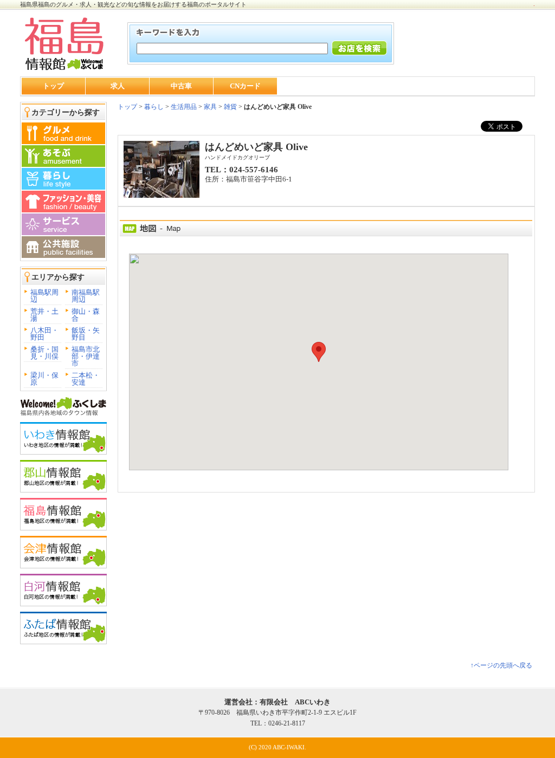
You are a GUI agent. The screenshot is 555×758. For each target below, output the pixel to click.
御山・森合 (86, 314)
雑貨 (230, 107)
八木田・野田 (44, 333)
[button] (318, 352)
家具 (210, 107)
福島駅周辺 (44, 295)
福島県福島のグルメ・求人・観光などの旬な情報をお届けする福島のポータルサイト (133, 4)
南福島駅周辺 (86, 295)
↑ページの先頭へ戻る (501, 665)
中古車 (181, 86)
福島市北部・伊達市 (86, 356)
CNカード (245, 86)
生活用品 (184, 107)
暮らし (153, 107)
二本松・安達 (86, 378)
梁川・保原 (44, 378)
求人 (118, 86)
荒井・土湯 (44, 314)
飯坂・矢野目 (86, 333)
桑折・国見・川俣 (44, 352)
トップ (53, 86)
